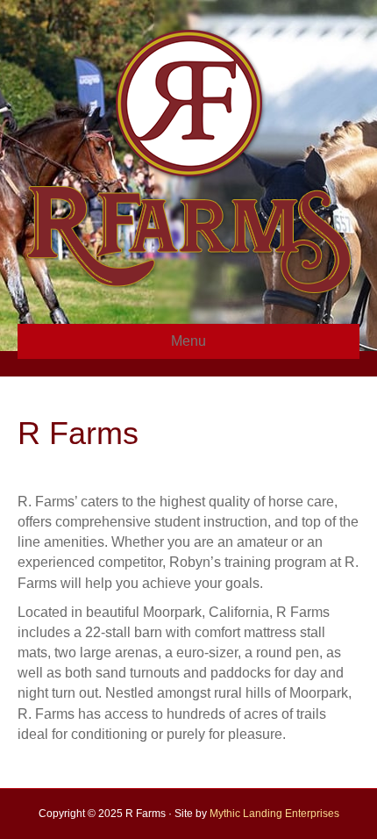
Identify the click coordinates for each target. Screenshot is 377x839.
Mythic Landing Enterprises (274, 813)
